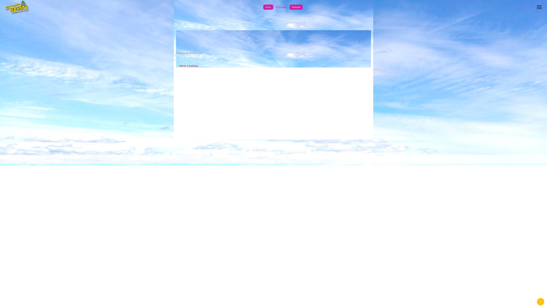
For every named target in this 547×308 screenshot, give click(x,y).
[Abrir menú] (539, 7)
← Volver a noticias (187, 65)
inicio (268, 7)
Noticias (296, 7)
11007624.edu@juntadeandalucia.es (273, 122)
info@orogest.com (273, 136)
